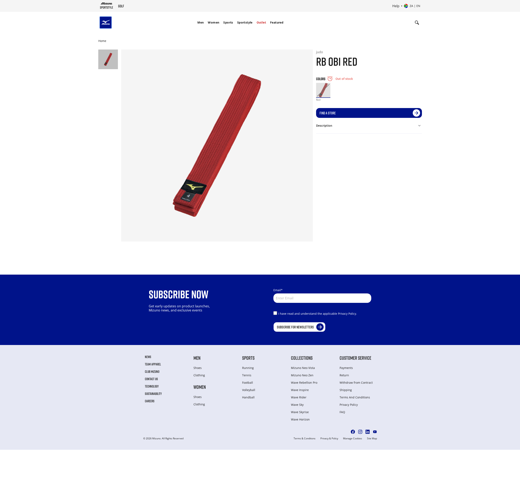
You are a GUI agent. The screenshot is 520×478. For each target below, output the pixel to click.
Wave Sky (297, 405)
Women (213, 22)
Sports (228, 22)
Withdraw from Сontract (356, 382)
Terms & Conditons (304, 438)
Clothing (199, 375)
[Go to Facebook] (353, 432)
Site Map (372, 438)
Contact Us (151, 379)
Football (247, 382)
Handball (248, 397)
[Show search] (417, 22)
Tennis (246, 375)
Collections (302, 358)
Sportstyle (245, 22)
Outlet (261, 22)
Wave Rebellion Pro (304, 382)
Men (200, 22)
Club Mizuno (152, 372)
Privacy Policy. (347, 314)
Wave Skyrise (300, 412)
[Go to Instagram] (360, 432)
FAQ (342, 412)
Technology (152, 386)
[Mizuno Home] (106, 5)
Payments (346, 368)
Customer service (355, 358)
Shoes (197, 368)
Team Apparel (153, 364)
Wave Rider (298, 397)
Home (102, 41)
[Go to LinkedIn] (368, 432)
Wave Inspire (300, 390)
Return (344, 375)
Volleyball (248, 390)
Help (395, 6)
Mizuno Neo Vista (303, 368)
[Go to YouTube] (375, 432)
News (148, 357)
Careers (149, 401)
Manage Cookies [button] (352, 438)
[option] (323, 90)
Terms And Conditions (355, 397)
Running (248, 368)
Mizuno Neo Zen (302, 375)
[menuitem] (200, 22)
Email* (278, 290)
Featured (276, 22)
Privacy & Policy (329, 438)
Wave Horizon (300, 419)
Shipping (346, 390)
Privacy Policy (349, 405)
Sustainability (153, 394)
